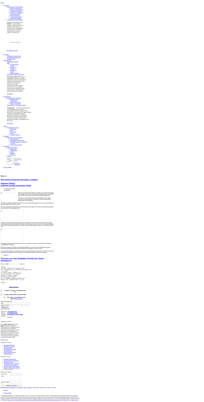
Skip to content (7, 167)
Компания (13, 387)
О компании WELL (21, 387)
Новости (7, 190)
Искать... (3, 264)
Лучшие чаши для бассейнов (11, 366)
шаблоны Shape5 (8, 183)
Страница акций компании (11, 360)
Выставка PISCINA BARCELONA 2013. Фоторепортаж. (9, 347)
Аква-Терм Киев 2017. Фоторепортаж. (10, 353)
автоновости (6, 260)
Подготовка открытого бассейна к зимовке (19, 179)
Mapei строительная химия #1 (12, 367)
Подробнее (10, 94)
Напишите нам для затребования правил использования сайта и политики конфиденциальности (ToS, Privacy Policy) (39, 400)
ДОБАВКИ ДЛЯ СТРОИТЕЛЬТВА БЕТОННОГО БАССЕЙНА (15, 313)
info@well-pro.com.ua (16, 298)
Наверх (6, 390)
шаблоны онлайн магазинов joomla (16, 185)
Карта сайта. (74, 400)
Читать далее (4, 339)
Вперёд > (6, 255)
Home (8, 387)
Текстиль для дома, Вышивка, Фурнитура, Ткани (22, 258)
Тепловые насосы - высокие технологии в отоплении (11, 364)
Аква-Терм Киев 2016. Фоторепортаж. (10, 350)
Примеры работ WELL (10, 359)
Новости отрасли (8, 362)
